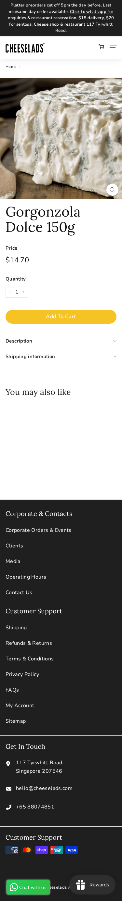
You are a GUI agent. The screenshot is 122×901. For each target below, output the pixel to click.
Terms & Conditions (30, 658)
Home (11, 66)
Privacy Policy (22, 674)
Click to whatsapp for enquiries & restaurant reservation (60, 15)
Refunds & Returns (29, 643)
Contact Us (19, 592)
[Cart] (101, 47)
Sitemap (16, 721)
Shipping (16, 627)
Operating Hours (26, 577)
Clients (14, 545)
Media (13, 561)
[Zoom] (112, 190)
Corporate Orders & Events (39, 530)
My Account (20, 705)
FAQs (12, 690)
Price (12, 248)
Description (19, 341)
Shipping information (30, 356)
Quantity (16, 279)
